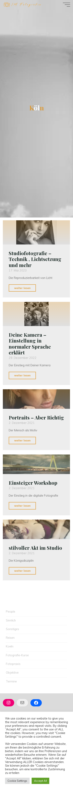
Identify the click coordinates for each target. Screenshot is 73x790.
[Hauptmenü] (66, 5)
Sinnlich (11, 620)
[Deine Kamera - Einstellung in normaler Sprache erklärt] (36, 314)
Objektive (12, 672)
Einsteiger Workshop (33, 482)
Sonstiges (12, 629)
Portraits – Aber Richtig (36, 417)
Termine (11, 681)
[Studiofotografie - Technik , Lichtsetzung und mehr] (36, 232)
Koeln (9, 646)
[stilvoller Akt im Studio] (36, 529)
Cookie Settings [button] (17, 780)
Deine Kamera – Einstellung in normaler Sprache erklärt (30, 343)
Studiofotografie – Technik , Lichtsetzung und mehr (35, 259)
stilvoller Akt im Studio (35, 548)
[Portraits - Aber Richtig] (36, 399)
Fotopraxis (13, 664)
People (10, 611)
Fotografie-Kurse (17, 655)
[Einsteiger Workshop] (36, 464)
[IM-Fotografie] (22, 4)
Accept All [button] (40, 780)
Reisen (10, 638)
